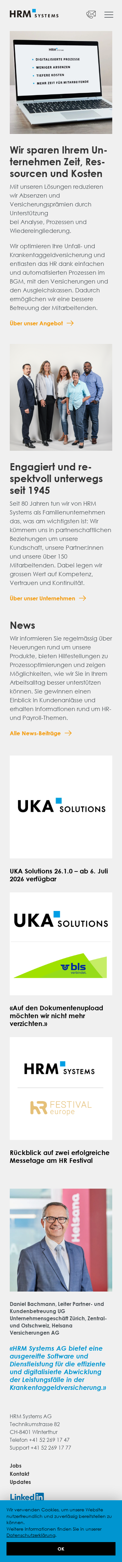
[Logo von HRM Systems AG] (34, 14)
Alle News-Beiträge (35, 733)
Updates (20, 1482)
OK (61, 1548)
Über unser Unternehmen (42, 598)
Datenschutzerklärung (31, 1535)
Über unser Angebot (36, 323)
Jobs (15, 1466)
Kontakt (19, 1474)
